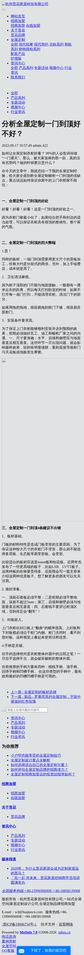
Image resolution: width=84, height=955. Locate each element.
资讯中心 (18, 63)
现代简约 (41, 44)
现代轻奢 (26, 44)
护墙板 (16, 58)
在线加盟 (33, 25)
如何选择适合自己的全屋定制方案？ (39, 765)
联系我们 (18, 77)
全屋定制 (18, 40)
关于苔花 (18, 30)
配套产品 (18, 54)
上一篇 (33, 692)
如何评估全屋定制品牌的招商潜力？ (39, 769)
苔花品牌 (18, 35)
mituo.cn (64, 932)
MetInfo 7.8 (28, 932)
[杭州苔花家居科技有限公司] (42, 4)
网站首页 (18, 16)
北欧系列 (56, 44)
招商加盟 (18, 21)
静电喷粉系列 (29, 49)
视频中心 (56, 68)
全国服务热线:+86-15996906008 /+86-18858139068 (41, 891)
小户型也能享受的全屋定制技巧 (36, 755)
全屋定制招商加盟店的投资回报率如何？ (43, 774)
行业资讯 (18, 112)
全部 (14, 44)
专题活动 (41, 68)
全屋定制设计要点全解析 (30, 760)
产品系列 (26, 68)
